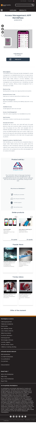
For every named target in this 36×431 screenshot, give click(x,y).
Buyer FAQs (4, 381)
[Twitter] (14, 416)
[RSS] (25, 416)
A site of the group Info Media (18, 419)
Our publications (5, 359)
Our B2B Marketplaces (7, 356)
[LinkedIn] (16, 416)
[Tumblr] (22, 416)
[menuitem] (2, 10)
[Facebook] (11, 416)
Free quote (18, 59)
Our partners (4, 361)
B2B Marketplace (5, 354)
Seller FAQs (4, 376)
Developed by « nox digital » (30, 419)
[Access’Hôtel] (18, 166)
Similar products (18, 212)
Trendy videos (18, 277)
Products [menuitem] (22, 10)
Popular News (18, 244)
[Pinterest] (19, 416)
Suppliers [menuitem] (13, 10)
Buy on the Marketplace (7, 378)
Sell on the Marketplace (7, 374)
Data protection (5, 364)
